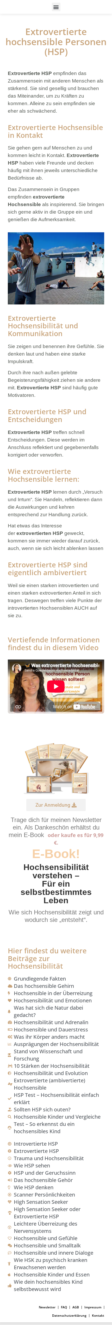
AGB (75, 1307)
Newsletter (47, 1307)
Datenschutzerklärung (69, 1315)
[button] (56, 7)
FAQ (64, 1307)
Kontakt (98, 1315)
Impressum (92, 1307)
